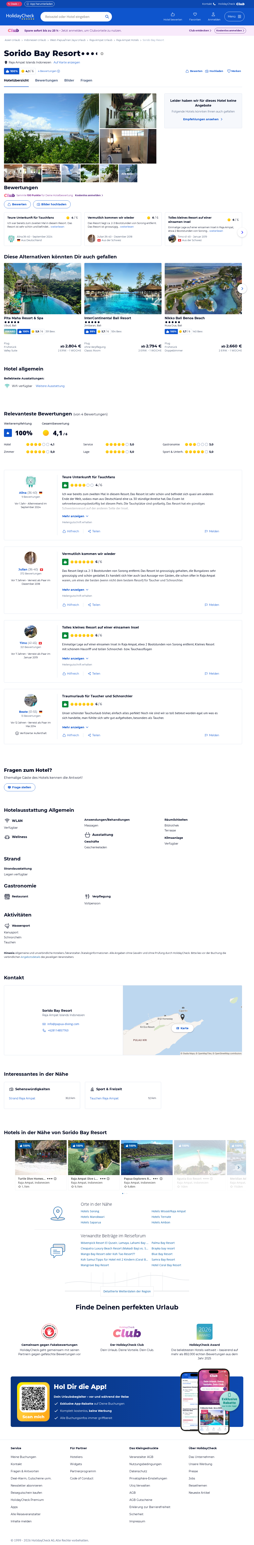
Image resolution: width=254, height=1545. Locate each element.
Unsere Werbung (200, 1464)
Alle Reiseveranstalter (26, 1514)
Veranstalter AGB (141, 1457)
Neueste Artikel (199, 1493)
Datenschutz (138, 1471)
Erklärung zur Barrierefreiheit (149, 1507)
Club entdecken (199, 30)
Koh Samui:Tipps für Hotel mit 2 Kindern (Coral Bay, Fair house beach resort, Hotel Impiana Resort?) (115, 1259)
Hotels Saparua (91, 1222)
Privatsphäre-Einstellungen (148, 1478)
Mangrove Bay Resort (95, 1265)
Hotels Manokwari (93, 1217)
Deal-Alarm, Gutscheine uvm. (31, 1478)
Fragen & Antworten (25, 1471)
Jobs (192, 1478)
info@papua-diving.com (63, 1024)
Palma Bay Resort (163, 1243)
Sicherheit (136, 1514)
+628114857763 (58, 1030)
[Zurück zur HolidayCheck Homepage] (20, 17)
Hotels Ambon (161, 1222)
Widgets (76, 1464)
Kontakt (207, 3)
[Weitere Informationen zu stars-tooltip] (102, 53)
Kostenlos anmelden (229, 30)
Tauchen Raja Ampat (104, 1098)
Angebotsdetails (30, 956)
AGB (132, 1493)
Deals (12, 3)
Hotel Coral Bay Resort (166, 1265)
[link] (172, 17)
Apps (14, 1507)
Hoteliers (76, 1457)
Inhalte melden (21, 1521)
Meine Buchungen (23, 1457)
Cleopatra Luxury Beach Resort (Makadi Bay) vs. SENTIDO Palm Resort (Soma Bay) (115, 1248)
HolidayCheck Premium (27, 1500)
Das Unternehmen (201, 1457)
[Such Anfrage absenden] (107, 16)
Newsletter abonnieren (26, 1485)
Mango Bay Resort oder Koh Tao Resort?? (108, 1254)
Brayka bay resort (163, 1248)
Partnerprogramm (83, 1471)
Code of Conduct (81, 1478)
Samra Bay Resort (163, 1259)
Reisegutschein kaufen (26, 1493)
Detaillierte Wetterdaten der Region (127, 1291)
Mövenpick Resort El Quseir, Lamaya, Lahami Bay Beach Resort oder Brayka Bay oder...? (115, 1243)
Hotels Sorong (90, 1211)
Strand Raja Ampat (22, 1098)
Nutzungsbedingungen (145, 1464)
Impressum (137, 1521)
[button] (51, 128)
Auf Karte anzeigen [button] (67, 62)
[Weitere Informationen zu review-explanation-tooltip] (58, 71)
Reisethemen (198, 1485)
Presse (193, 1471)
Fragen (86, 80)
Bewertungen (46, 80)
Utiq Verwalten (139, 1485)
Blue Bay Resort (162, 1254)
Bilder (69, 80)
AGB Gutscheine (140, 1500)
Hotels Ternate (161, 1217)
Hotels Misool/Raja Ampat (169, 1211)
